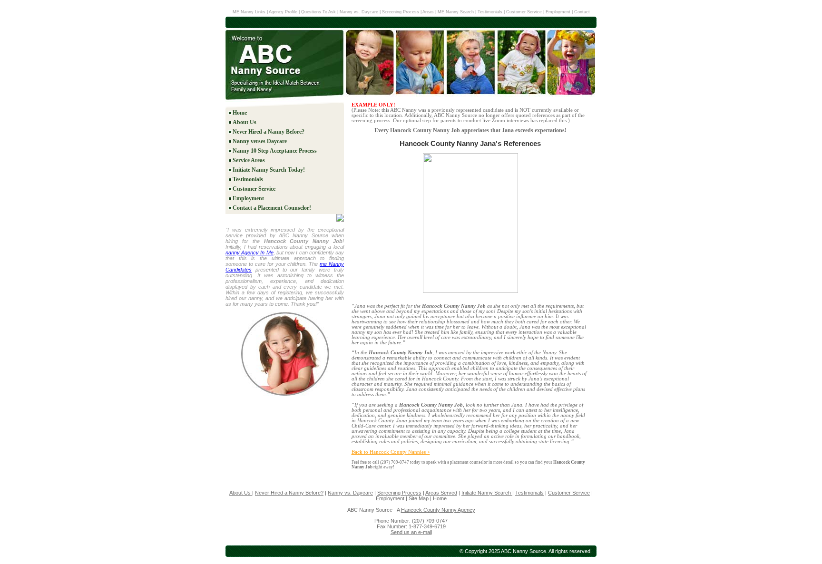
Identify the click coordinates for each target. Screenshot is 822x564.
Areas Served (441, 493)
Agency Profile (284, 12)
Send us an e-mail (411, 532)
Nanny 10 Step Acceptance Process (275, 150)
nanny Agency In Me (249, 252)
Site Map (419, 498)
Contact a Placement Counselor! (272, 207)
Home (240, 112)
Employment (558, 12)
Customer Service (524, 12)
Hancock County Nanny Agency (438, 510)
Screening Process (400, 12)
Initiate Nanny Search (486, 493)
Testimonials (490, 12)
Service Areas (249, 160)
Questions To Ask (318, 12)
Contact (582, 12)
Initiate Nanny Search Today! (269, 169)
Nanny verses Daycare (260, 141)
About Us (244, 122)
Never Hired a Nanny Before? (268, 131)
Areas (428, 12)
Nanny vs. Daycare (359, 12)
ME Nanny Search (456, 12)
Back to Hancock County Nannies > (391, 452)
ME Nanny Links (249, 12)
